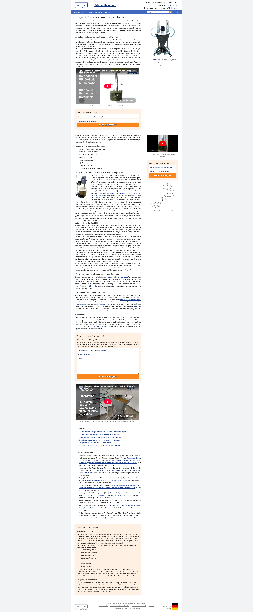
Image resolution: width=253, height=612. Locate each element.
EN (175, 12)
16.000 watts (104, 304)
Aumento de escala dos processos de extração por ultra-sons (100, 434)
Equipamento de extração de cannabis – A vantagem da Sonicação (102, 431)
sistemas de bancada (89, 302)
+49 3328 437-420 (172, 5)
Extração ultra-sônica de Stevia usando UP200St (162, 155)
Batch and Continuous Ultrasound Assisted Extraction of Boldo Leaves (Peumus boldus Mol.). (110, 479)
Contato (107, 12)
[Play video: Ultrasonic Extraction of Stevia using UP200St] (162, 143)
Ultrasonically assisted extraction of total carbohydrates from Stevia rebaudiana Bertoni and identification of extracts (110, 494)
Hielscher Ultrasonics (105, 5)
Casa (109, 603)
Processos (89, 12)
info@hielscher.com (172, 8)
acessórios (137, 306)
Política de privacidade (139, 606)
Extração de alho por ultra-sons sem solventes (95, 443)
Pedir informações (108, 125)
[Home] (82, 4)
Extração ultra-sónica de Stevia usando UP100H (107, 106)
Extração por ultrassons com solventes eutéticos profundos (99, 440)
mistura (110, 277)
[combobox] (158, 12)
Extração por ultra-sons (97, 60)
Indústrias (98, 12)
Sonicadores (78, 12)
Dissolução (93, 286)
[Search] (170, 12)
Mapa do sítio (103, 606)
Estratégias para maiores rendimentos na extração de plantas (100, 437)
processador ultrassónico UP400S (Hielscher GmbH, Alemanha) (116, 194)
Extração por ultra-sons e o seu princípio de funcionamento (99, 445)
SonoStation (153, 60)
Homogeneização (121, 277)
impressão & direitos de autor (119, 606)
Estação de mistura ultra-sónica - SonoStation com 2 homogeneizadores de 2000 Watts (108, 421)
